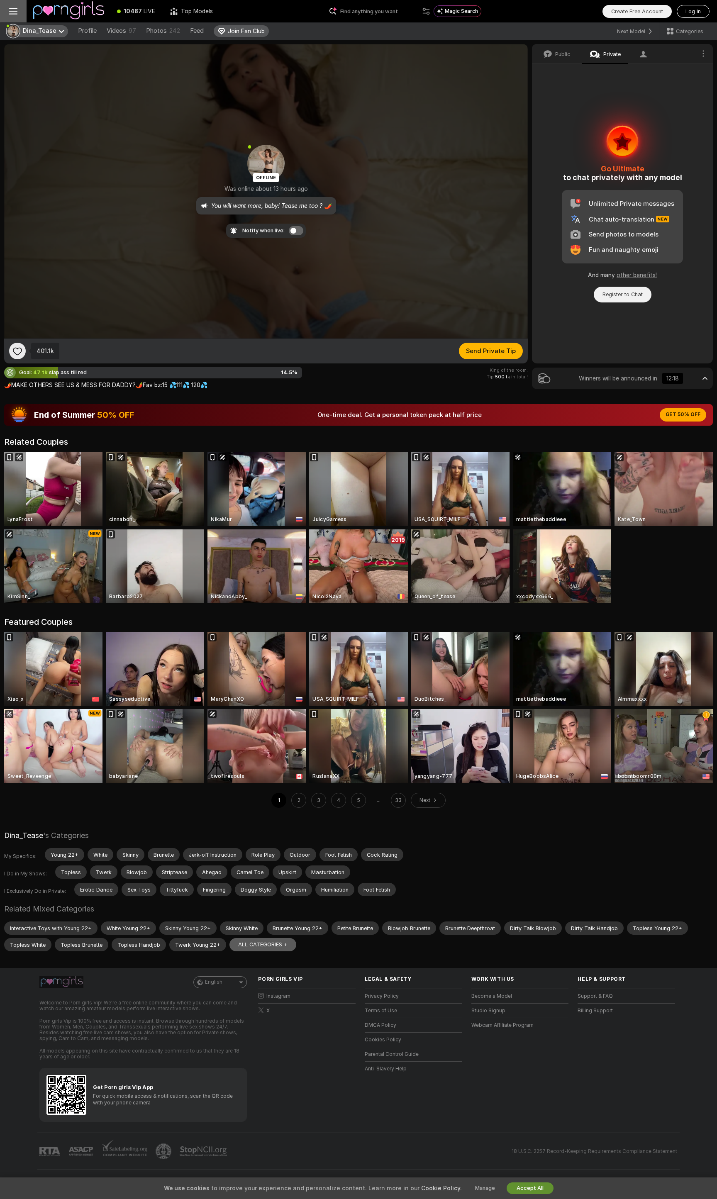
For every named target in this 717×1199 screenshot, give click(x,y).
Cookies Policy (383, 1040)
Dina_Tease (23, 835)
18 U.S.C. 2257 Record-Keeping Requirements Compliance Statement (594, 1151)
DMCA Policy (380, 1025)
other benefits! (637, 275)
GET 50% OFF (683, 414)
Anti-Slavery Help (386, 1069)
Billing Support (595, 1011)
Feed (197, 30)
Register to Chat (622, 294)
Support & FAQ (595, 996)
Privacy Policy (382, 996)
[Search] (426, 11)
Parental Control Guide (392, 1054)
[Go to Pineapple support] (164, 1151)
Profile (87, 30)
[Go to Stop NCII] (204, 1151)
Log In (693, 11)
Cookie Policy (440, 1188)
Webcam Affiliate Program (502, 1025)
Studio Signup (488, 1011)
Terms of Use (381, 1011)
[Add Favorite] (17, 351)
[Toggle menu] (13, 11)
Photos (163, 30)
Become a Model (491, 996)
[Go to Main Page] (68, 11)
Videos (121, 30)
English (213, 982)
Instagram (278, 996)
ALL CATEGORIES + (263, 944)
